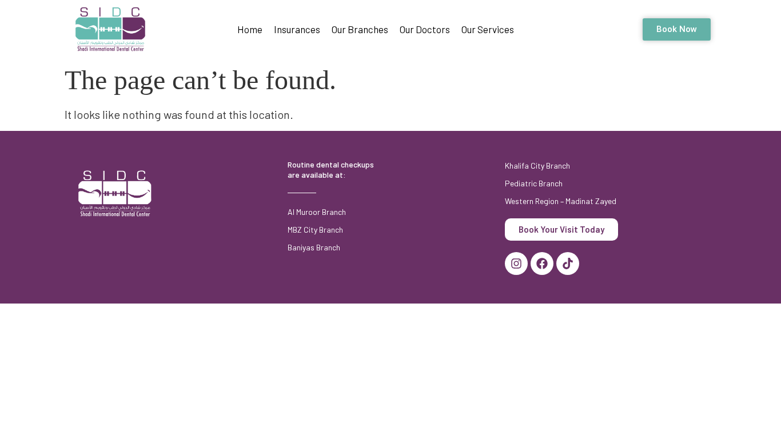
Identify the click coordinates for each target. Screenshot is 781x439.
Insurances (297, 29)
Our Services (487, 29)
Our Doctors (425, 29)
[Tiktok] (567, 263)
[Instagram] (516, 263)
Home (249, 29)
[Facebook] (542, 263)
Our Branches (360, 29)
